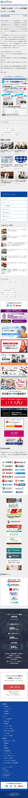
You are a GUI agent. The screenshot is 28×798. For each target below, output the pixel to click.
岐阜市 (18, 132)
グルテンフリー (19, 126)
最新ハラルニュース (6, 216)
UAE (25, 296)
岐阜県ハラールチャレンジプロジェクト (7, 134)
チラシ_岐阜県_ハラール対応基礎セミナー (14, 76)
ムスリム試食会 (14, 294)
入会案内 (6, 711)
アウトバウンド (3, 286)
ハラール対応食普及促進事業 (6, 132)
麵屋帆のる (17, 134)
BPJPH (19, 294)
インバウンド (13, 126)
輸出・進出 (7, 721)
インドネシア (18, 288)
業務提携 (6, 748)
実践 (5, 745)
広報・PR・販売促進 (9, 730)
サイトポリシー (6, 777)
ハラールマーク (10, 286)
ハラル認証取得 (8, 718)
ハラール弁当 (20, 292)
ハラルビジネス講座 (11, 288)
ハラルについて (8, 753)
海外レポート (5, 219)
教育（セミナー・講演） (10, 740)
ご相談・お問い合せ (15, 687)
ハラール (16, 128)
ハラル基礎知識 (6, 750)
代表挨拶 (6, 706)
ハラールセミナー (22, 128)
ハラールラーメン (4, 130)
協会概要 (4, 704)
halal (2, 126)
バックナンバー (18, 426)
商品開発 (6, 723)
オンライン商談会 (8, 735)
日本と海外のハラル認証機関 (11, 762)
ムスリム (22, 286)
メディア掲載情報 (6, 205)
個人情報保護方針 (6, 775)
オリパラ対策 (14, 292)
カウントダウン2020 (4, 296)
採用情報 (6, 713)
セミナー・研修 (8, 726)
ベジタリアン (8, 292)
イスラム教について (9, 755)
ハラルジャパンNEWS (7, 767)
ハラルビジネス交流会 (12, 296)
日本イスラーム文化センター (6, 294)
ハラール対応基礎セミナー (12, 130)
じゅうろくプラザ (7, 126)
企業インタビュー (6, 209)
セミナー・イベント (6, 202)
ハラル (24, 126)
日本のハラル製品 (8, 758)
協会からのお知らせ (6, 212)
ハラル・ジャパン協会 (4, 128)
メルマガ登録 (10, 426)
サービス (4, 716)
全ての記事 (5, 198)
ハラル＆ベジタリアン (15, 290)
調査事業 (6, 743)
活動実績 (4, 738)
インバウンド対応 (8, 728)
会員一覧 (5, 769)
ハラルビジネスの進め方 (10, 760)
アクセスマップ (8, 708)
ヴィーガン (14, 132)
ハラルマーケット (21, 296)
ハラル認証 (11, 128)
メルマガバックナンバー (8, 773)
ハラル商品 (7, 733)
